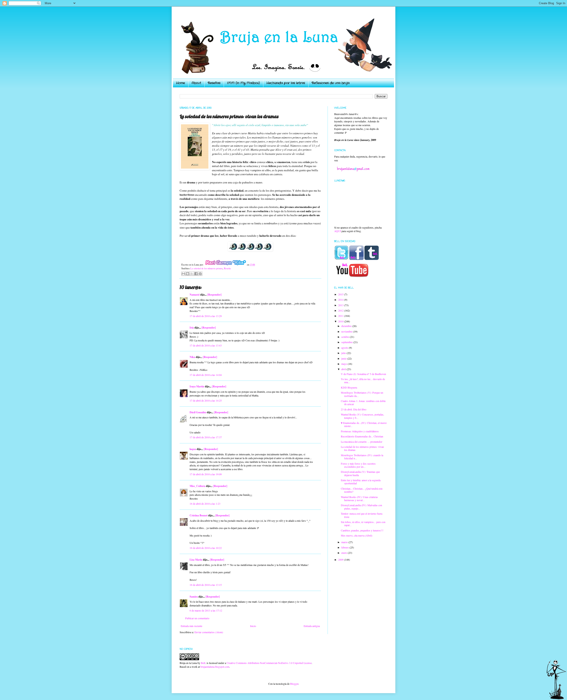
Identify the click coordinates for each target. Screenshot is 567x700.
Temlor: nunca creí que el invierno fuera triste (361, 515)
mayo (344, 363)
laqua (193, 449)
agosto (345, 347)
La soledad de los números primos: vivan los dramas (362, 448)
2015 (341, 294)
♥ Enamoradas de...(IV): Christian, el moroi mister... (363, 424)
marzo (344, 542)
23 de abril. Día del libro (353, 409)
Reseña (227, 268)
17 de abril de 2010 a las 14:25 (206, 400)
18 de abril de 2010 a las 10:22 (206, 548)
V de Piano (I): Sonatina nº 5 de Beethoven (363, 374)
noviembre (347, 331)
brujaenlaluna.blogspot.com (214, 666)
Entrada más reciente (191, 626)
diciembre (346, 326)
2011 (341, 315)
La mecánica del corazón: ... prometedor (361, 441)
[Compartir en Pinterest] (200, 273)
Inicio (253, 626)
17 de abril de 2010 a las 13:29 (206, 316)
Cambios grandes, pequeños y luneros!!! (362, 530)
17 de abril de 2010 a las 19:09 (206, 474)
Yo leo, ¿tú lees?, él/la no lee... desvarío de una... (363, 380)
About (196, 83)
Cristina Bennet (199, 515)
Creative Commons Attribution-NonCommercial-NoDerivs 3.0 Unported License (269, 663)
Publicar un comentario (197, 618)
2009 (341, 559)
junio (344, 358)
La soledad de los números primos (206, 268)
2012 (341, 310)
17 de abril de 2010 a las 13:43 (206, 345)
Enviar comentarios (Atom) (208, 632)
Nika (192, 357)
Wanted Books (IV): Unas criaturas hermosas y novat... (359, 498)
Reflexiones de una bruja (331, 83)
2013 (341, 305)
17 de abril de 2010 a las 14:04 (206, 375)
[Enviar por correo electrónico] (183, 273)
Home (180, 83)
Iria (192, 327)
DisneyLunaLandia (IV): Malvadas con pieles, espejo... (361, 506)
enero (344, 552)
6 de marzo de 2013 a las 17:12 (206, 610)
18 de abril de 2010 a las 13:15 (206, 585)
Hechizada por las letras (285, 83)
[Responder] (214, 294)
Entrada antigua (312, 626)
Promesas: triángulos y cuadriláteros (360, 431)
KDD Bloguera (349, 387)
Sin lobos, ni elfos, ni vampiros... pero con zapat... (363, 523)
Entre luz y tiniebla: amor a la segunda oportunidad (361, 481)
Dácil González (198, 412)
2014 (341, 299)
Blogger (294, 683)
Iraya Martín (197, 386)
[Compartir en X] (192, 273)
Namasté (195, 294)
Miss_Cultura (197, 486)
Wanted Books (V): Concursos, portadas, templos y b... (362, 416)
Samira (194, 596)
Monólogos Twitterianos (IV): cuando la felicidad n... (362, 456)
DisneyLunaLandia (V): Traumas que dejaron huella (360, 473)
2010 (341, 321)
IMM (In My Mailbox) (243, 83)
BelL (203, 663)
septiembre (347, 342)
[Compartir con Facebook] (196, 273)
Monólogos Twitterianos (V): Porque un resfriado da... (362, 394)
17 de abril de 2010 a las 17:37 (206, 437)
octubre (345, 336)
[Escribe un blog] (187, 273)
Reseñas (214, 83)
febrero (345, 547)
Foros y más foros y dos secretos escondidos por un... (358, 465)
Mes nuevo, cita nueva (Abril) (356, 535)
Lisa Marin (196, 560)
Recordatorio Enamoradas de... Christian (362, 436)
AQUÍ (337, 231)
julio (344, 353)
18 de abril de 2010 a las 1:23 (205, 503)
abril (344, 369)
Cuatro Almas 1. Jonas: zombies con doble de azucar (363, 402)
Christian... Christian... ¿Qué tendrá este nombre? (362, 490)
